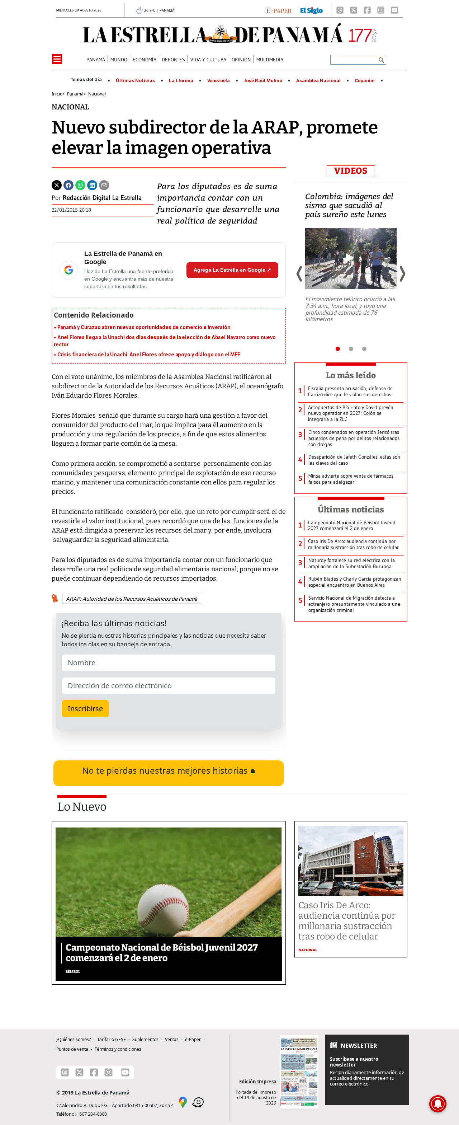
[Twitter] (57, 184)
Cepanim (365, 81)
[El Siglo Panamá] (312, 10)
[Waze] (198, 1102)
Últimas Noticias (135, 81)
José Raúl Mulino (263, 81)
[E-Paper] (278, 10)
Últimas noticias (351, 510)
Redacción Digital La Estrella (102, 198)
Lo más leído (351, 375)
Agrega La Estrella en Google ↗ (232, 270)
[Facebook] (367, 10)
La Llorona (181, 81)
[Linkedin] (92, 184)
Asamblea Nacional (318, 81)
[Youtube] (394, 10)
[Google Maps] (183, 1102)
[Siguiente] (402, 274)
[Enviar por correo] (104, 184)
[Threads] (340, 10)
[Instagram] (381, 10)
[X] (353, 10)
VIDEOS (351, 171)
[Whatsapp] (80, 184)
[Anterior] (300, 274)
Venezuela (218, 81)
